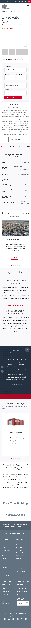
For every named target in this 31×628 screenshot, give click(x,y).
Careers (4, 597)
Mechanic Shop (21, 58)
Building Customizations (6, 566)
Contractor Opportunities (5, 600)
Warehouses (19, 555)
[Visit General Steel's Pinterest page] (26, 619)
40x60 (13, 524)
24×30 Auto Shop (22, 11)
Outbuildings (19, 545)
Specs (3, 147)
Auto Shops (5, 542)
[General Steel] (5, 6)
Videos (19, 577)
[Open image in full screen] (15, 38)
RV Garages (19, 547)
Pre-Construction (6, 575)
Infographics (20, 568)
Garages (4, 555)
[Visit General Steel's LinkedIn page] (18, 619)
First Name (7, 74)
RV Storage (19, 550)
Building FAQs (7, 563)
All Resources (14, 216)
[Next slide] (2, 371)
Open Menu (29, 7)
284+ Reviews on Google (16, 352)
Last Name (19, 74)
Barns (3, 547)
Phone (6, 89)
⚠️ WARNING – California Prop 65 (7, 604)
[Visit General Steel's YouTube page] (9, 619)
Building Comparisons (8, 572)
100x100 (25, 524)
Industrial (18, 536)
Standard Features (16, 147)
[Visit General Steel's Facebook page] (5, 619)
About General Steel (7, 591)
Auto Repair (14, 58)
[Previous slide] (2, 367)
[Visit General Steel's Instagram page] (22, 619)
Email (6, 82)
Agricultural (5, 539)
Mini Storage (19, 542)
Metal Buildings (6, 11)
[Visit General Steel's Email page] (16, 624)
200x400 (19, 526)
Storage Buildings (21, 553)
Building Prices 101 (7, 570)
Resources (20, 563)
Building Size (7, 66)
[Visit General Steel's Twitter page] (13, 619)
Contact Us (5, 594)
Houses (4, 558)
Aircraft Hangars (6, 545)
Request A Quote (23, 581)
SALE (24, 526)
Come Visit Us (22, 588)
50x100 (19, 524)
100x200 (13, 526)
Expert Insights (21, 571)
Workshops (19, 558)
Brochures (19, 566)
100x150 (7, 526)
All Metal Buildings (7, 536)
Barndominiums (6, 550)
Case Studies (20, 574)
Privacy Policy (10, 616)
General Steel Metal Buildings (13, 533)
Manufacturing (20, 539)
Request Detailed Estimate (14, 97)
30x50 (9, 524)
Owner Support (6, 584)
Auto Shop (13, 11)
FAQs (29, 147)
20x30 (4, 524)
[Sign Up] (27, 603)
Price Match (20, 584)
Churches (4, 553)
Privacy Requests (19, 616)
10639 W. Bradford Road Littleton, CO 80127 (22, 593)
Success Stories (7, 581)
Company (5, 588)
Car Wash (21, 59)
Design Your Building (22, 1)
